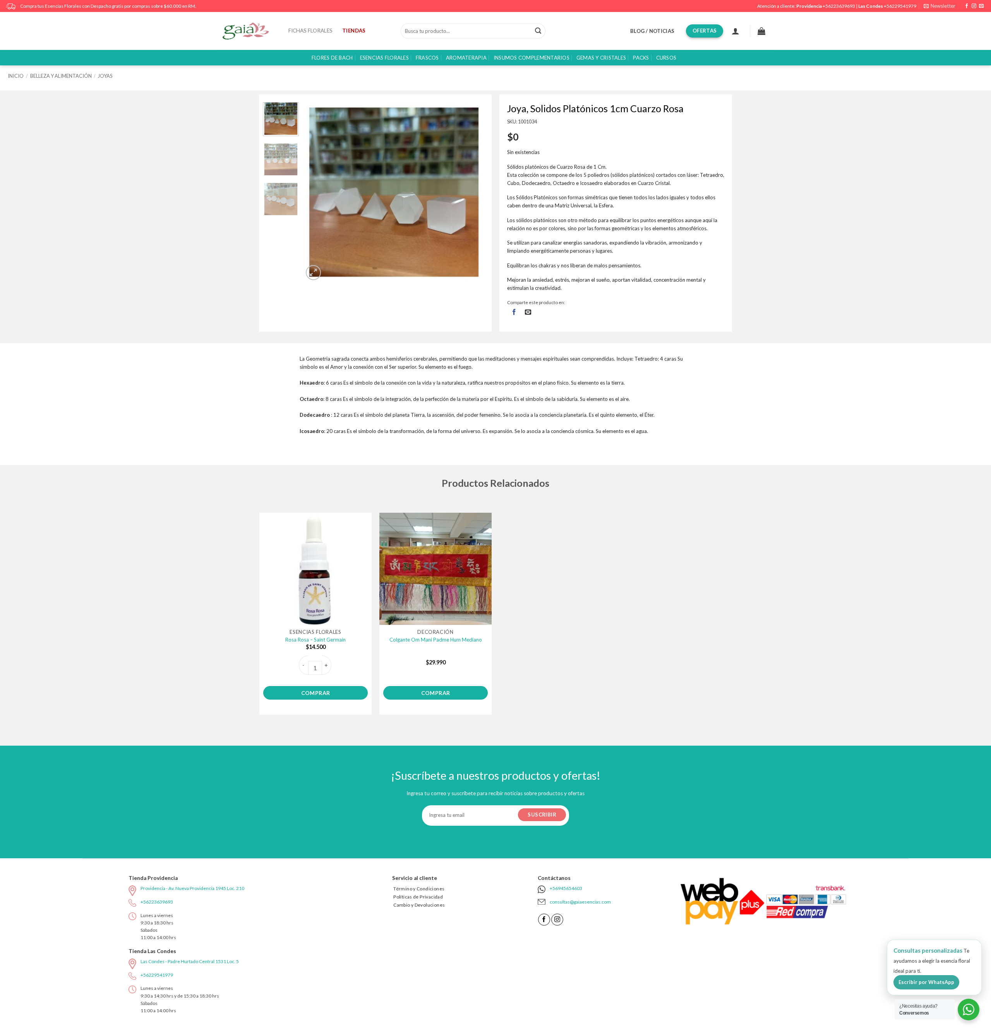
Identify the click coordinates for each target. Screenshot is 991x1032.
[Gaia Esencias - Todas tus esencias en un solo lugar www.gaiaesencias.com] (250, 30)
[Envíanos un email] (981, 6)
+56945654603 (566, 888)
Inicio (16, 76)
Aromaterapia (466, 58)
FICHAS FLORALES (310, 30)
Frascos (427, 58)
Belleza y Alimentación (61, 76)
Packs (641, 58)
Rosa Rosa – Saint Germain (315, 640)
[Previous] (317, 192)
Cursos (666, 58)
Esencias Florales (384, 58)
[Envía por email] (528, 312)
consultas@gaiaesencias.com (580, 902)
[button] (939, 6)
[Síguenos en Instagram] (974, 6)
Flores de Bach (332, 58)
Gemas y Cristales (601, 58)
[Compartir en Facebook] (514, 312)
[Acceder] (735, 30)
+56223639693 (839, 6)
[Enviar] (538, 31)
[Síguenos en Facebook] (966, 6)
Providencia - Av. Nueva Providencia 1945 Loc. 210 (192, 888)
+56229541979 (900, 6)
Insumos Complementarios (531, 58)
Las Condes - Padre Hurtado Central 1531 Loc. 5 (190, 961)
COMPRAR (315, 693)
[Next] (471, 192)
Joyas (105, 76)
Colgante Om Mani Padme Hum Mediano (435, 640)
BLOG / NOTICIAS (652, 31)
